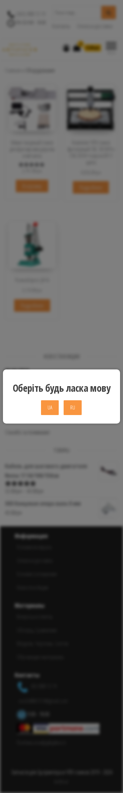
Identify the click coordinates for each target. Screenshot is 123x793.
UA (50, 407)
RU (72, 407)
